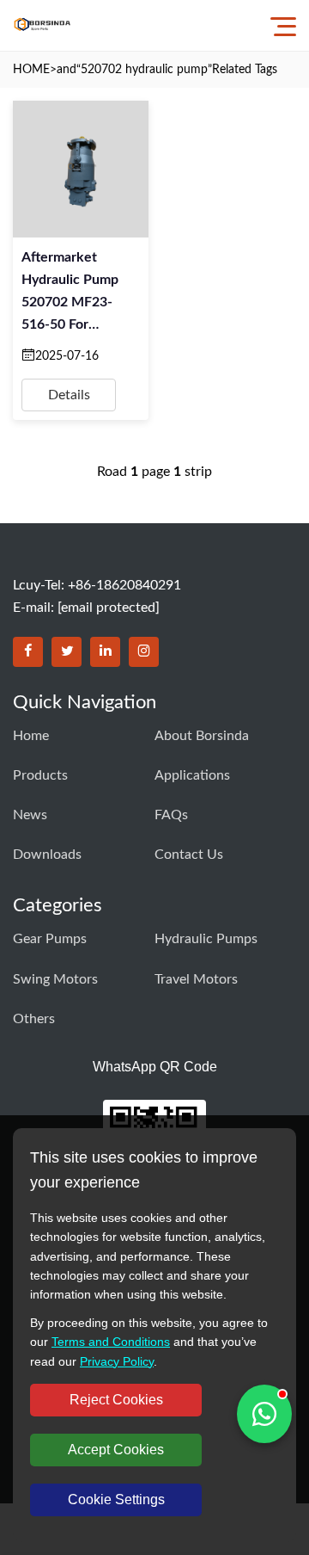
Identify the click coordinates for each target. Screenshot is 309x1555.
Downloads (47, 854)
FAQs (171, 815)
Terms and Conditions (111, 1341)
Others (34, 1019)
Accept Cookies (116, 1449)
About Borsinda (201, 736)
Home (31, 736)
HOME (31, 70)
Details (69, 395)
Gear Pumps (50, 939)
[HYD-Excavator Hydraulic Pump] (42, 25)
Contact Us (188, 854)
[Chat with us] (264, 1414)
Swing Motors (55, 979)
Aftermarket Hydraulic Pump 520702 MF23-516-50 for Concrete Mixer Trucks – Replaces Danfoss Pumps (75, 293)
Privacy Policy (117, 1361)
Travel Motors (196, 979)
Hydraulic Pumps (206, 939)
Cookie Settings (116, 1499)
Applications (192, 775)
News (30, 815)
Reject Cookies (116, 1399)
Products (40, 775)
